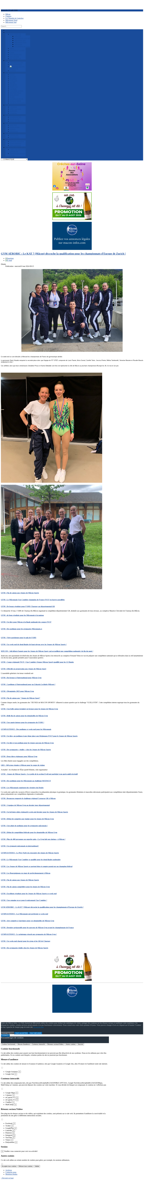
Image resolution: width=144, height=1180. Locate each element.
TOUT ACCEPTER (21, 1033)
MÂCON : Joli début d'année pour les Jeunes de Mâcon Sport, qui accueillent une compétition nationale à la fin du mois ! (47, 651)
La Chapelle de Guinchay (14, 18)
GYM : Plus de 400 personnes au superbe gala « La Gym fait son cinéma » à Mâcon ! (33, 839)
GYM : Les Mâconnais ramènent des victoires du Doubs (22, 788)
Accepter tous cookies (9, 1166)
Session (80, 1044)
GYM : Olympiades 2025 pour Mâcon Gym (17, 691)
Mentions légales (11, 1174)
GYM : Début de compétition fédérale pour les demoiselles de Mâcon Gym (29, 832)
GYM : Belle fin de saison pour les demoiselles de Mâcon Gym (24, 716)
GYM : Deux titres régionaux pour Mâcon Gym (19, 756)
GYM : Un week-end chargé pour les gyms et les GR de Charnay (25, 941)
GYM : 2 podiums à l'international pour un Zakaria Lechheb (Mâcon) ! (28, 684)
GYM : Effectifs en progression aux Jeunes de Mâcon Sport (23, 669)
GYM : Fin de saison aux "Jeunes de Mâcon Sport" (20, 698)
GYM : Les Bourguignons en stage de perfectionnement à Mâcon (25, 873)
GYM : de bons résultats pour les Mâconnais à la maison (22, 615)
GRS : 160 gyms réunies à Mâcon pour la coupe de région (23, 765)
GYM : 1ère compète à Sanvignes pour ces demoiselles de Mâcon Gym (27, 921)
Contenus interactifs (38, 1044)
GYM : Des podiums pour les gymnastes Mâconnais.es (21, 629)
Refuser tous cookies (26, 1166)
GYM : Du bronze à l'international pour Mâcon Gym (21, 678)
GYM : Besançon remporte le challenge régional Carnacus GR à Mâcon (28, 798)
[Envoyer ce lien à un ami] (8, 260)
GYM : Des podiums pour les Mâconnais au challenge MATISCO (26, 781)
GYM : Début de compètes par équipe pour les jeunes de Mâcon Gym (27, 819)
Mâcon (7, 14)
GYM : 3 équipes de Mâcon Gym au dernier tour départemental (25, 805)
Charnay (8, 16)
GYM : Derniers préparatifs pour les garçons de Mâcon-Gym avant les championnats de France (37, 928)
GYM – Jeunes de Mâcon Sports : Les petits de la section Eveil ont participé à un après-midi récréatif (39, 774)
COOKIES (5, 1035)
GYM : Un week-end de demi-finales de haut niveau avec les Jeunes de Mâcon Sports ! (34, 644)
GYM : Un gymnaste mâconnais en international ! (20, 846)
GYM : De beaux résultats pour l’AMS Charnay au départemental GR (28, 606)
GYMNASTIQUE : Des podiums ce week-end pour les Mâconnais (26, 729)
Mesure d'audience (24, 1044)
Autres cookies (71, 1044)
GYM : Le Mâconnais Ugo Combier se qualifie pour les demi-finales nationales (31, 860)
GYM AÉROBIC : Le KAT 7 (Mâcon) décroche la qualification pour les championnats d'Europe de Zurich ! (63, 253)
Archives (8, 1170)
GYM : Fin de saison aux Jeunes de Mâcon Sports (20, 593)
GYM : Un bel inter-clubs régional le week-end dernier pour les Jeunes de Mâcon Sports (34, 812)
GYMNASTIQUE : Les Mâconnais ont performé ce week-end (24, 914)
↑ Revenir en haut (7, 1178)
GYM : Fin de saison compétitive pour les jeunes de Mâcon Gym (25, 887)
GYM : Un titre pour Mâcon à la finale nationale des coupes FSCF (26, 622)
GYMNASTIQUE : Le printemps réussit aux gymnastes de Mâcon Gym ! (29, 934)
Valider (37, 1166)
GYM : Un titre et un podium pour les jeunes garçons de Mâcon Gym (27, 743)
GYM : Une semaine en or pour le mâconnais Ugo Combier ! (24, 900)
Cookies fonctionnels (8, 1044)
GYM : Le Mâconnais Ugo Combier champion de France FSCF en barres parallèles (33, 600)
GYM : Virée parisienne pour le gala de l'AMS (18, 638)
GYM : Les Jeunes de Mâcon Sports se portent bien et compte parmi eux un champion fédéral (36, 866)
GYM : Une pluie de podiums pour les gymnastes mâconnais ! (24, 826)
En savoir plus (39, 1027)
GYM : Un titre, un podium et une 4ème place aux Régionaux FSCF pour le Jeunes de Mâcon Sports (39, 736)
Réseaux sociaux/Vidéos (55, 1044)
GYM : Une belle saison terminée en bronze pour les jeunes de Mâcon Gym (29, 709)
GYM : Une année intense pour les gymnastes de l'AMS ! (22, 722)
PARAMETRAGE (7, 1033)
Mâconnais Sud (10, 22)
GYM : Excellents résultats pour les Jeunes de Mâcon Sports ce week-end (29, 894)
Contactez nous (10, 1172)
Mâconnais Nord (11, 20)
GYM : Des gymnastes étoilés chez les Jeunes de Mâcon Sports (24, 948)
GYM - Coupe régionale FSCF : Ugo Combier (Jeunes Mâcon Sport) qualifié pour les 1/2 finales (37, 662)
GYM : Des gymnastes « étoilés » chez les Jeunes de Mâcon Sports (26, 750)
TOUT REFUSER (35, 1033)
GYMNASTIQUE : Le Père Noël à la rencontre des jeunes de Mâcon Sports (30, 853)
